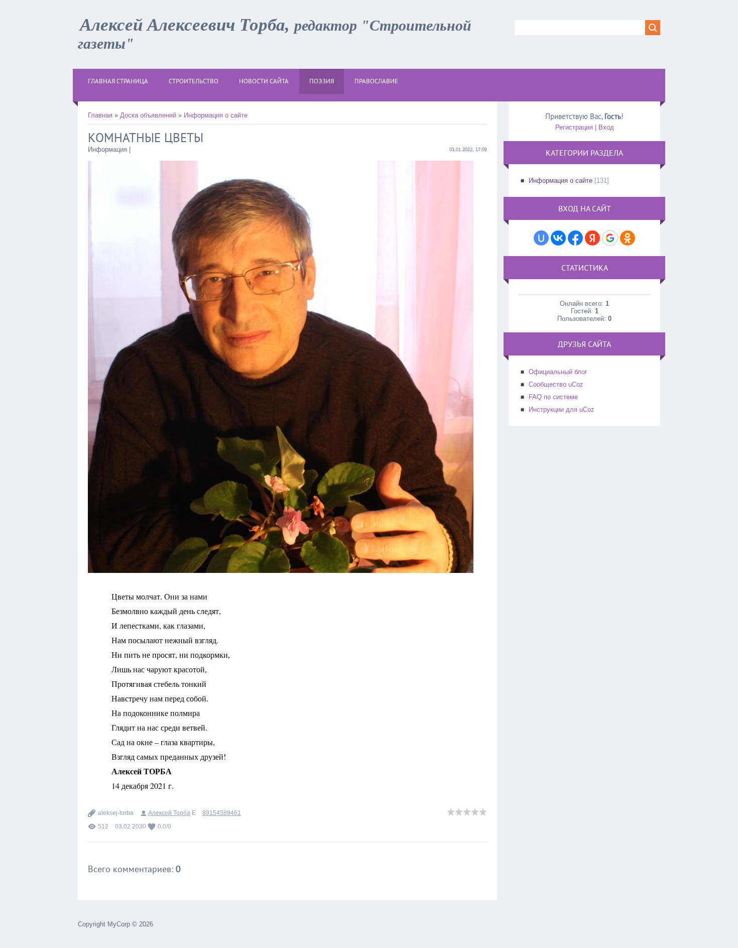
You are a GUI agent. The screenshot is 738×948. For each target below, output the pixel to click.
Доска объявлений (148, 115)
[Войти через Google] (610, 238)
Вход (606, 127)
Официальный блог (558, 372)
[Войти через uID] (541, 238)
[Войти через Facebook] (575, 238)
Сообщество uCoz (556, 384)
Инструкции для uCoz (561, 409)
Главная (100, 115)
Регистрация (574, 127)
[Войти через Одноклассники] (627, 238)
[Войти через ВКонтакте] (558, 238)
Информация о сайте (216, 115)
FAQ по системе (553, 397)
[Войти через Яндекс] (592, 238)
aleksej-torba (116, 812)
